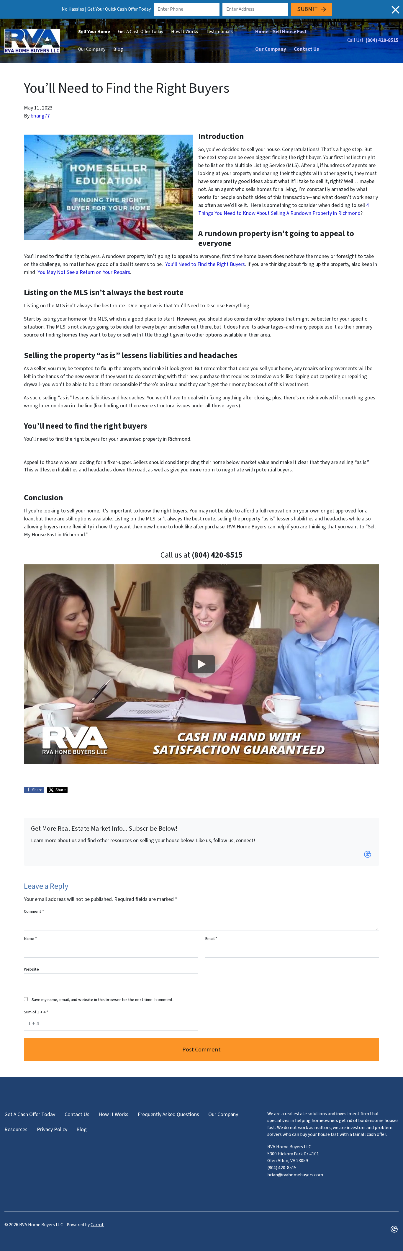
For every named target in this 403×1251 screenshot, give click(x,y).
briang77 (40, 116)
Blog (118, 49)
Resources (15, 1129)
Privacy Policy (52, 1129)
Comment (34, 911)
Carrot (97, 1224)
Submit (307, 9)
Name (30, 938)
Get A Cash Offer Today (140, 31)
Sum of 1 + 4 (36, 1012)
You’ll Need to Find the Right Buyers (205, 264)
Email (211, 938)
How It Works (184, 31)
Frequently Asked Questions (168, 1114)
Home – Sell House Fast (281, 31)
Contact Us (306, 49)
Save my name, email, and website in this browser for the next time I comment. (102, 1000)
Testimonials (219, 31)
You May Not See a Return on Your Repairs (83, 272)
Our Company (91, 49)
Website (31, 969)
